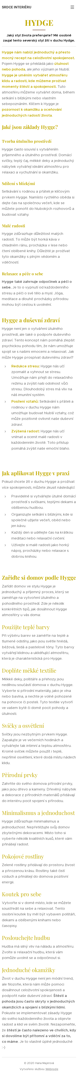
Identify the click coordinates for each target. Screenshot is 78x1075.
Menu (72, 7)
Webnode (51, 1069)
